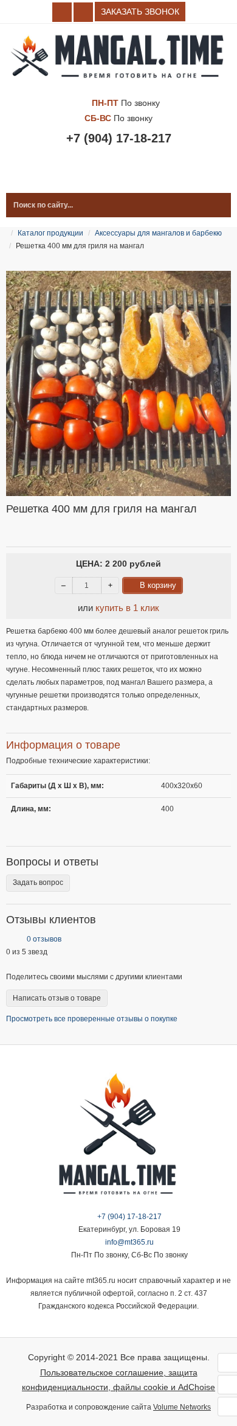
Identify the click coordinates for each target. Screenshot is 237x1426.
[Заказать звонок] (227, 1384)
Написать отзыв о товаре (57, 998)
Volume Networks (182, 1407)
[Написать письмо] (227, 1406)
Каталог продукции (120, 175)
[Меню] (227, 1362)
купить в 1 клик (127, 608)
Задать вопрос (38, 882)
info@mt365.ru (129, 1242)
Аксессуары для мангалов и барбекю (158, 233)
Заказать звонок (140, 11)
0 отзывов (44, 939)
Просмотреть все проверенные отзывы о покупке (91, 1019)
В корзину (158, 585)
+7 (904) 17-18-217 (118, 138)
